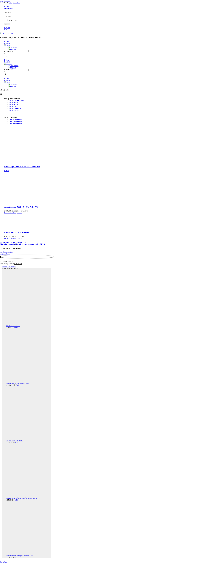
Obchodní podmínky (7, 244)
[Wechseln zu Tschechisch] (13, 47)
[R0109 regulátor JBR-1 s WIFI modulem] (104, 147)
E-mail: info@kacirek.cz (18, 242)
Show (15, 119)
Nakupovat (18, 264)
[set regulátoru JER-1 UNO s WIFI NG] (104, 188)
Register (7, 28)
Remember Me (11, 20)
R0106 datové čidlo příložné (16, 232)
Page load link (5, 254)
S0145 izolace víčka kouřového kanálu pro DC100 (23, 498)
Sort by (16, 100)
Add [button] (16, 327)
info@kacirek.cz (14, 3)
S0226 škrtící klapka (13, 326)
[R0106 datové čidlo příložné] (104, 221)
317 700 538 (4, 242)
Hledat (6, 51)
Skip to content (5, 1)
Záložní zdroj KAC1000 (14, 441)
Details (6, 171)
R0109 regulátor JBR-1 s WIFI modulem (22, 166)
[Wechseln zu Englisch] (12, 49)
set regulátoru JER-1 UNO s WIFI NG (21, 207)
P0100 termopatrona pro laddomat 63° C (20, 555)
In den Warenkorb (10, 213)
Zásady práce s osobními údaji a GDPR (30, 244)
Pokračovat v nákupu (9, 267)
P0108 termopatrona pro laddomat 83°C (19, 383)
